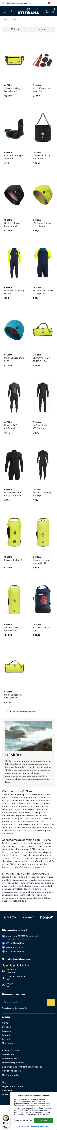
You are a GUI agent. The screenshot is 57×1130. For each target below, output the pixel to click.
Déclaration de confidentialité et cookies (22, 1067)
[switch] (5, 1126)
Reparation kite (9, 1059)
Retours (6, 1035)
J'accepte (43, 1120)
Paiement (7, 1031)
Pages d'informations (12, 1087)
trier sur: (42, 29)
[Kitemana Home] (29, 11)
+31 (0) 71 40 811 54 (15, 943)
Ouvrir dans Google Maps (18, 939)
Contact (6, 1023)
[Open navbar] (4, 11)
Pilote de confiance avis (15, 978)
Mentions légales (10, 1075)
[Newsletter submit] (51, 1002)
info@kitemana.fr (14, 947)
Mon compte (8, 1043)
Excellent (24, 965)
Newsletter (7, 1091)
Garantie (6, 1039)
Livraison (6, 1027)
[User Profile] (47, 11)
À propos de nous (11, 1051)
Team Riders (8, 1055)
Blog (4, 1082)
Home (4, 20)
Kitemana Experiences (13, 1063)
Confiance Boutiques (11, 970)
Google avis (9, 985)
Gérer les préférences (24, 1120)
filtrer (16, 29)
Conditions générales (13, 1071)
